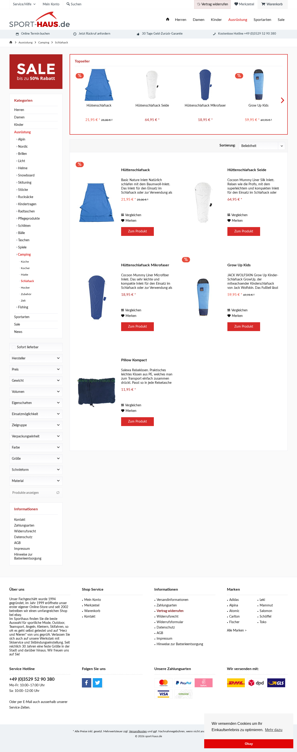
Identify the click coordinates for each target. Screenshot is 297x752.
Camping (24, 254)
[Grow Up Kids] (258, 84)
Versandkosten (138, 731)
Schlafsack (27, 281)
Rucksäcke (25, 197)
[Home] (168, 20)
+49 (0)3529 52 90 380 (32, 679)
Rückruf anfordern (98, 33)
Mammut (266, 605)
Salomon (266, 611)
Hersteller (19, 358)
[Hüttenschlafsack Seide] (152, 84)
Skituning (24, 182)
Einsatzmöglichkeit (25, 414)
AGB (17, 543)
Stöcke (22, 190)
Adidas (234, 600)
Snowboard (26, 175)
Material (17, 481)
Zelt (23, 300)
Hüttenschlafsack (99, 105)
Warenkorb (92, 611)
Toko (263, 622)
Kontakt (19, 519)
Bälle (21, 233)
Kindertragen (26, 204)
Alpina (233, 605)
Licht (21, 161)
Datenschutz (23, 537)
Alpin (21, 139)
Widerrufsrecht (25, 531)
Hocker (25, 287)
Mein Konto (92, 600)
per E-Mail (24, 702)
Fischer (234, 622)
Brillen (22, 154)
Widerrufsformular (170, 622)
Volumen (18, 392)
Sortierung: (228, 145)
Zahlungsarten (24, 525)
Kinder (18, 125)
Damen (19, 117)
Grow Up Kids (258, 105)
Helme (22, 168)
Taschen (23, 240)
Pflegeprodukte (28, 218)
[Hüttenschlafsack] (99, 84)
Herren (19, 110)
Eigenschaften (22, 403)
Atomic (234, 611)
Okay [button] (249, 743)
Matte (24, 274)
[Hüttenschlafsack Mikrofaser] (205, 84)
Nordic (22, 146)
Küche (24, 261)
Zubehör (25, 294)
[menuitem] (273, 4)
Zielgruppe (19, 425)
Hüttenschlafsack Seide (152, 105)
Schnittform (20, 470)
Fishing (22, 307)
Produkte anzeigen (25, 493)
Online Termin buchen (35, 33)
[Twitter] (97, 682)
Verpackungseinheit (25, 436)
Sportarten (21, 317)
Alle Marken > (237, 630)
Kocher (25, 268)
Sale (17, 324)
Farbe (16, 447)
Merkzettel (91, 605)
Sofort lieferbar (28, 347)
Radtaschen (26, 211)
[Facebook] (86, 682)
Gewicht (18, 380)
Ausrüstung (22, 132)
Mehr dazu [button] (273, 730)
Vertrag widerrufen (170, 611)
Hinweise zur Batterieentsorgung (27, 556)
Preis (15, 369)
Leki (262, 600)
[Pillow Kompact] (96, 392)
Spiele (21, 247)
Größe (16, 458)
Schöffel (265, 616)
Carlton (234, 616)
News (18, 332)
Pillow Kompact (134, 360)
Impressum (22, 548)
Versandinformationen (172, 600)
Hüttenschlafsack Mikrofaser (205, 105)
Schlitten (24, 226)
